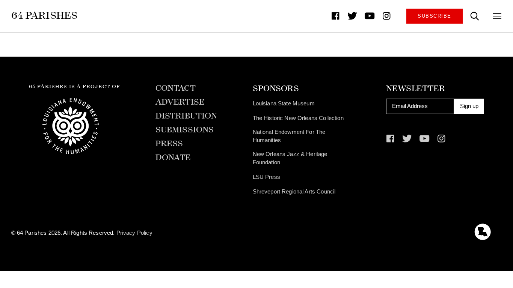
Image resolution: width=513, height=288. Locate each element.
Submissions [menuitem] (184, 130)
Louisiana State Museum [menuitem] (284, 103)
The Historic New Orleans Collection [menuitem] (298, 118)
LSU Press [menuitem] (266, 177)
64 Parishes (44, 15)
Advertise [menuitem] (180, 102)
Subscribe (434, 16)
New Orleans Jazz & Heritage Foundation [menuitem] (290, 158)
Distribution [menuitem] (186, 116)
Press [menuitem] (169, 144)
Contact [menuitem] (175, 88)
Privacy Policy (134, 233)
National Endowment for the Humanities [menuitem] (289, 136)
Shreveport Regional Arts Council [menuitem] (294, 192)
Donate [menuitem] (173, 157)
